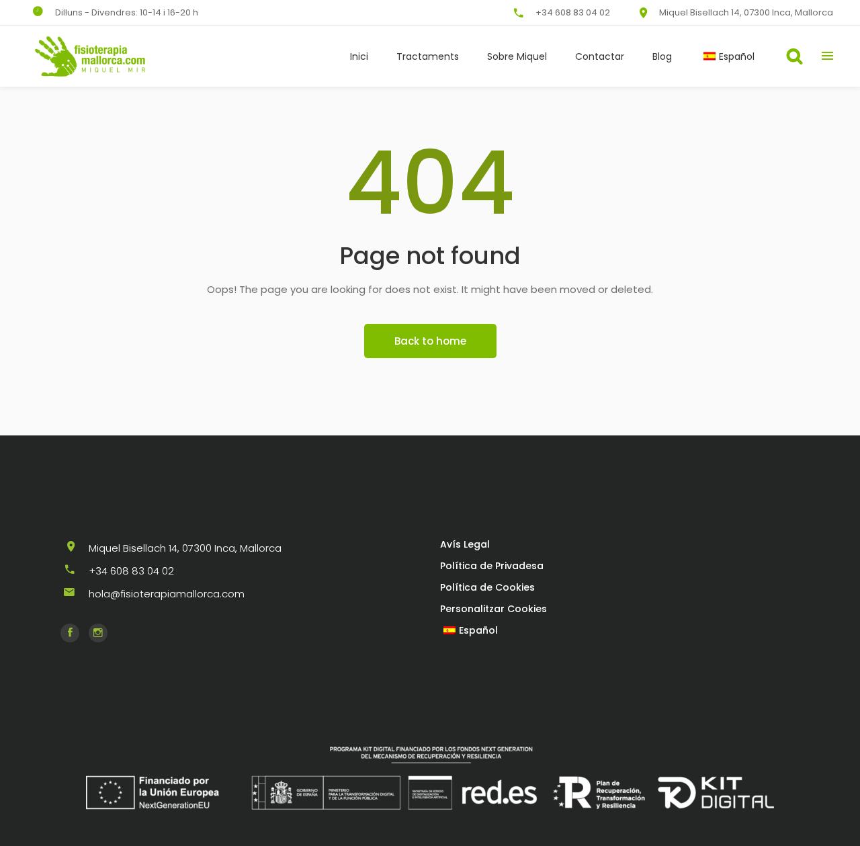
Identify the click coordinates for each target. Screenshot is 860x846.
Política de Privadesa (492, 566)
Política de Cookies (487, 587)
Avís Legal (465, 544)
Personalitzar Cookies (493, 609)
